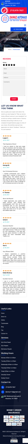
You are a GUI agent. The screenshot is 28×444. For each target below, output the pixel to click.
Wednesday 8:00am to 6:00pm (9, 364)
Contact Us (4, 333)
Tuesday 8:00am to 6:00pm (8, 361)
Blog (2, 327)
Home (9, 49)
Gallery (3, 320)
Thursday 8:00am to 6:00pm (8, 368)
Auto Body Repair (6, 342)
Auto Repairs (4, 345)
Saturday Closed (5, 374)
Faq (2, 330)
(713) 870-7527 (16, 10)
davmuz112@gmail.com (13, 392)
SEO (20, 436)
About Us (3, 316)
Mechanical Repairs (6, 349)
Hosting (17, 436)
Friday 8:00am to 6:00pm (8, 371)
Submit (14, 99)
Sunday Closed (5, 378)
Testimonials (4, 323)
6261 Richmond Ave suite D (12, 397)
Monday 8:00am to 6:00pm (8, 357)
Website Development (8, 436)
